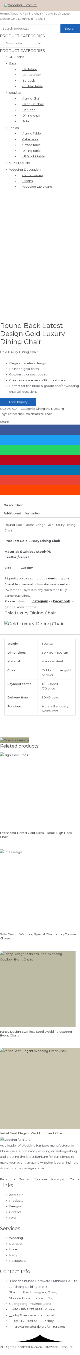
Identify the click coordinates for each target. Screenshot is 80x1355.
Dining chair (32, 13)
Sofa (25, 121)
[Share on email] (40, 480)
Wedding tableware (37, 186)
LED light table (33, 156)
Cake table (30, 139)
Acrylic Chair (31, 98)
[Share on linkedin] (40, 470)
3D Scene (16, 57)
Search (70, 28)
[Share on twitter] (40, 440)
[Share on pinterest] (40, 460)
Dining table (31, 150)
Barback (28, 80)
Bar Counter (31, 74)
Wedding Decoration (25, 169)
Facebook (61, 601)
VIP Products (19, 163)
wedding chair (60, 578)
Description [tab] (13, 505)
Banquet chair (33, 104)
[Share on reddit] (40, 490)
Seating (16, 13)
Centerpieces (32, 175)
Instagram (40, 601)
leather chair (16, 414)
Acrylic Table (31, 133)
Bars (12, 63)
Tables (14, 128)
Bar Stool (29, 110)
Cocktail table (32, 86)
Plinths (27, 181)
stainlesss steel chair (39, 414)
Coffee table (31, 145)
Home (4, 13)
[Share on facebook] (40, 430)
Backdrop (29, 69)
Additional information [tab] (22, 513)
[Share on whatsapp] (40, 450)
